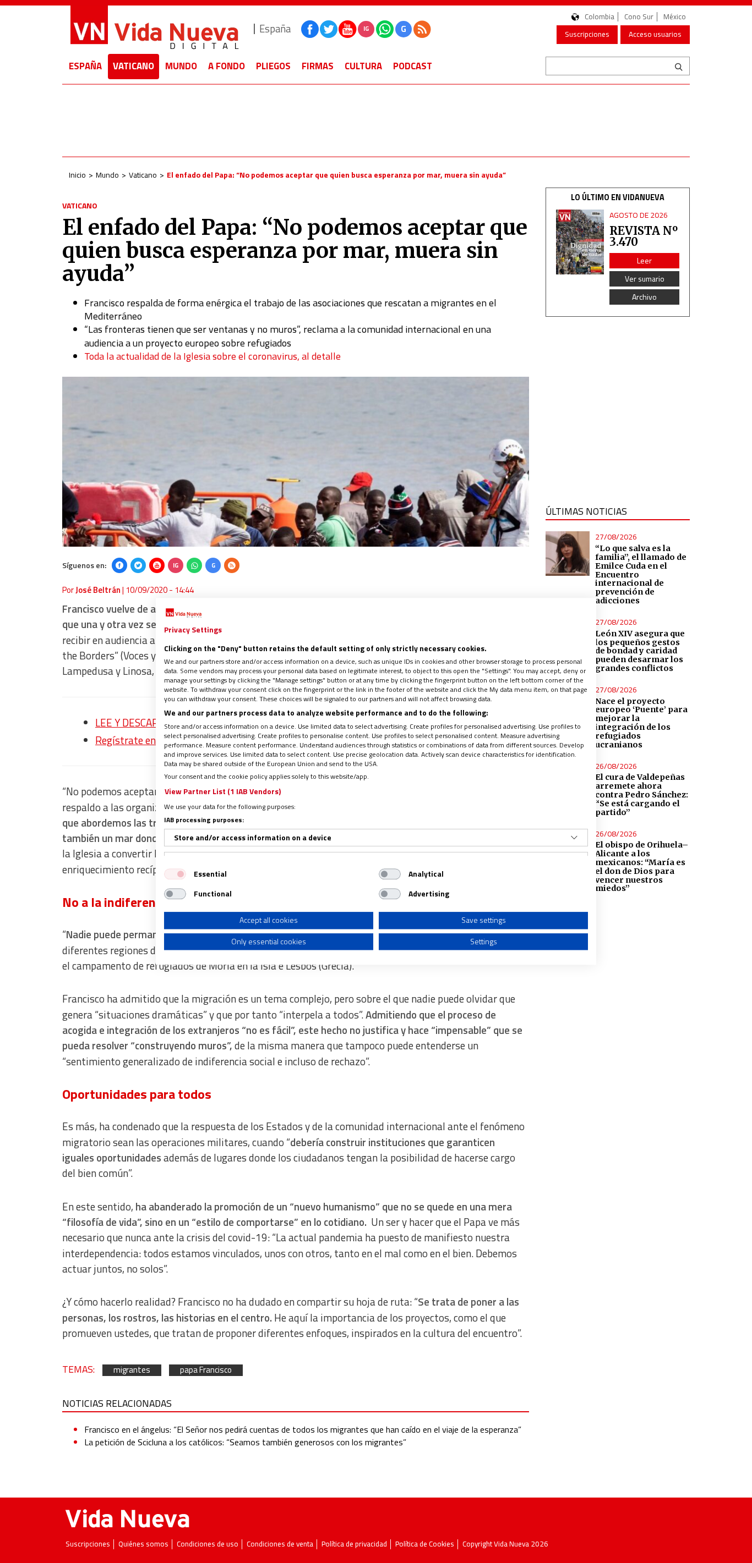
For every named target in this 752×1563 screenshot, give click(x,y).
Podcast (412, 66)
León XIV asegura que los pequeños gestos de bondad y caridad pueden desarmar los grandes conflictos (640, 651)
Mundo (181, 66)
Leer (644, 260)
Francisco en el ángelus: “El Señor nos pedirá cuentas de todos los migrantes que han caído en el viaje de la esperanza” (302, 1429)
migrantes (131, 1370)
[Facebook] (119, 565)
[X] (138, 565)
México (674, 16)
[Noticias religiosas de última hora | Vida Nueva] (154, 28)
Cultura (363, 66)
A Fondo (226, 66)
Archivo (644, 296)
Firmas (318, 66)
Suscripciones (587, 34)
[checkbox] (175, 873)
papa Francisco (206, 1370)
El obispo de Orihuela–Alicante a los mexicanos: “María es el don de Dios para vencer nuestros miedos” (641, 866)
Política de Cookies (424, 1544)
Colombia (599, 16)
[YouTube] (157, 565)
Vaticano (133, 66)
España (85, 66)
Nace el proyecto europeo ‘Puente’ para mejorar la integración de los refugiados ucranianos (641, 723)
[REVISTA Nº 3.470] (580, 242)
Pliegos (273, 66)
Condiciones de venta (280, 1544)
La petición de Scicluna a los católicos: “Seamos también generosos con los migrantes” (245, 1442)
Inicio (77, 174)
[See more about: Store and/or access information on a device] (574, 837)
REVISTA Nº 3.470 (643, 236)
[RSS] (231, 565)
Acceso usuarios (655, 34)
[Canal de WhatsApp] (385, 29)
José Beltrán (98, 590)
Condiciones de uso (207, 1544)
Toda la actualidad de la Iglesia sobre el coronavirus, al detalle (212, 356)
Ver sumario (644, 278)
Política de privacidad (354, 1544)
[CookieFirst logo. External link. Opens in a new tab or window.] (183, 613)
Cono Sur (638, 16)
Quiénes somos (143, 1544)
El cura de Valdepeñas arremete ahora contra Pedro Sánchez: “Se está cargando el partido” (641, 794)
